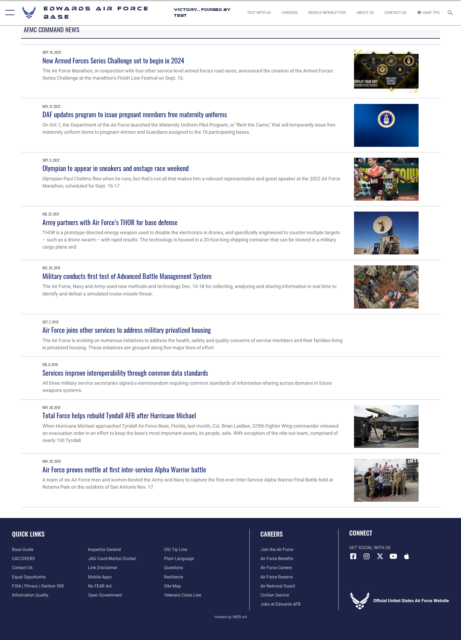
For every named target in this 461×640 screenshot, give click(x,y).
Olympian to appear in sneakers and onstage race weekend (115, 168)
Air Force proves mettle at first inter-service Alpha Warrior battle (124, 469)
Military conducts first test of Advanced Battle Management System (127, 276)
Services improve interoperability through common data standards (125, 372)
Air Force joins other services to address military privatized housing (126, 330)
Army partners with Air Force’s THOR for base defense (109, 222)
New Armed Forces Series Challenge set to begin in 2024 (113, 60)
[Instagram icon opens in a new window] (367, 556)
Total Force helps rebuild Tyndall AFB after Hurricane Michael (119, 415)
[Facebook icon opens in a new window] (353, 556)
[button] (8, 12)
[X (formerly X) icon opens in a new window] (380, 556)
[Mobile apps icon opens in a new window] (407, 556)
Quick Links (28, 533)
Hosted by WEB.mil (230, 617)
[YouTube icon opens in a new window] (393, 556)
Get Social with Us (370, 547)
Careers (271, 533)
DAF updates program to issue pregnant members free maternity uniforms (134, 114)
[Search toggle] (451, 12)
